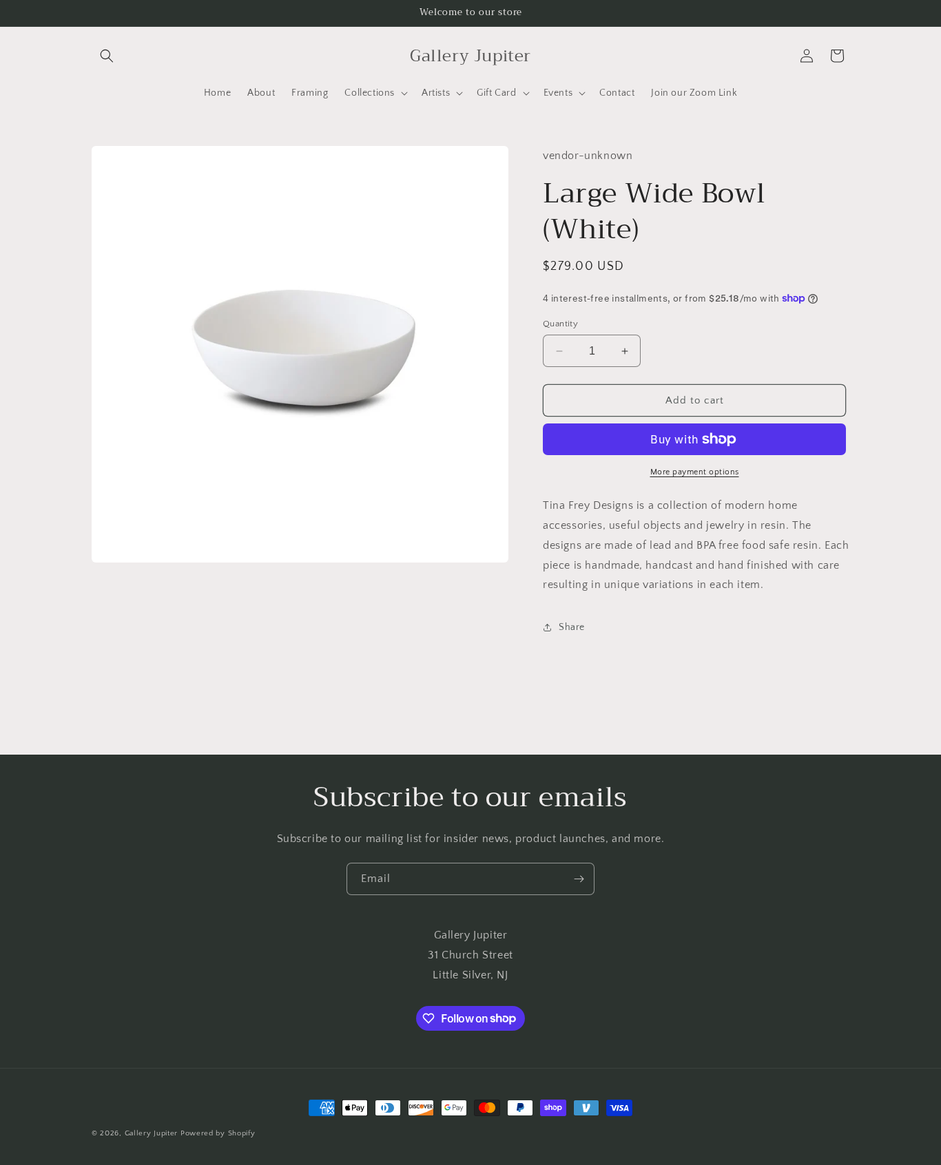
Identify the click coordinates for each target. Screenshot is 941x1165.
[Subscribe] (578, 879)
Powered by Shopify (218, 1133)
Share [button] (572, 627)
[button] (107, 56)
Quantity (560, 323)
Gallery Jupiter (151, 1133)
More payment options (694, 472)
